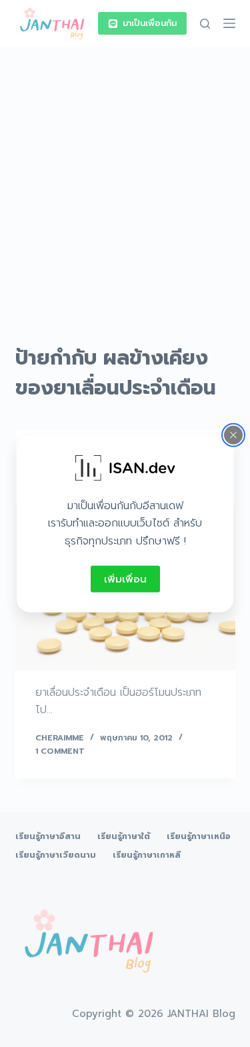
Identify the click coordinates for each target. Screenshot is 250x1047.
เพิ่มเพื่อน (125, 578)
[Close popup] (233, 434)
